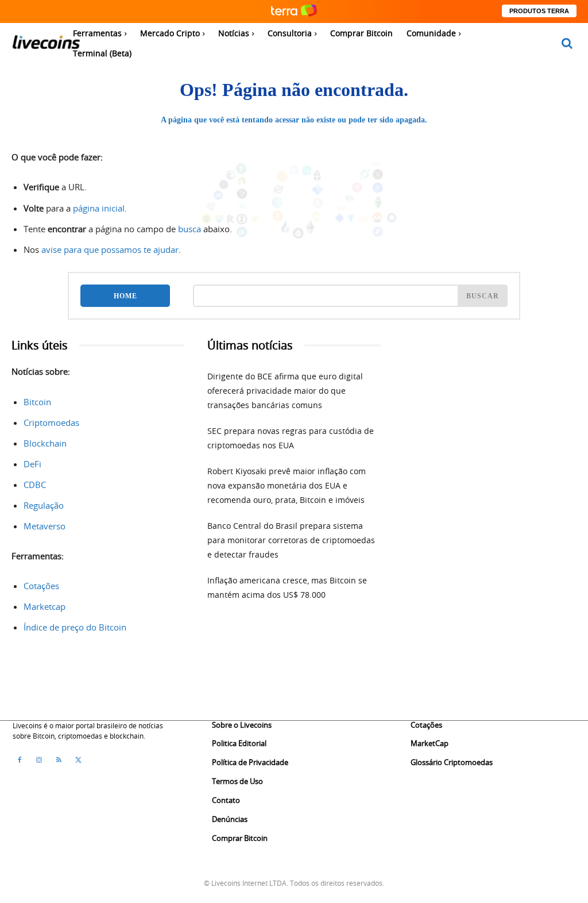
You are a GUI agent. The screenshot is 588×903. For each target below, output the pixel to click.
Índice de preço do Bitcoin (75, 627)
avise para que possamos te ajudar (110, 249)
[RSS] (58, 760)
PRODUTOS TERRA (539, 10)
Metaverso (44, 526)
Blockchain (45, 443)
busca (189, 229)
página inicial (99, 208)
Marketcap (44, 606)
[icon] (567, 44)
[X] (78, 760)
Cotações (41, 585)
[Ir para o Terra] (294, 11)
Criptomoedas (51, 422)
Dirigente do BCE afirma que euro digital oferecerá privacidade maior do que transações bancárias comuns (285, 390)
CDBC (35, 484)
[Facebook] (19, 760)
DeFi (32, 464)
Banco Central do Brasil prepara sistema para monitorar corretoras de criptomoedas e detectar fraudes (291, 540)
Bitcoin (37, 402)
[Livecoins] (45, 45)
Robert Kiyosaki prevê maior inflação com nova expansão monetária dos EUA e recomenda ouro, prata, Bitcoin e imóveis (286, 485)
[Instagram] (39, 760)
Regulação (44, 505)
